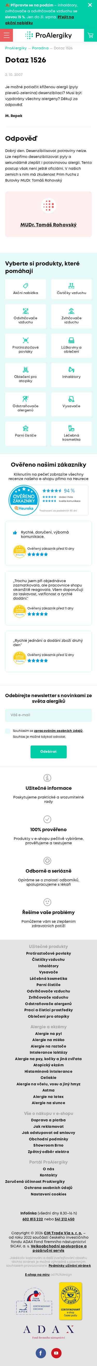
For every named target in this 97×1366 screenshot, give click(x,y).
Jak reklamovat (48, 1126)
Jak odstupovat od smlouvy (48, 1132)
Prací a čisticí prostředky (48, 1010)
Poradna (40, 48)
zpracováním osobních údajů (58, 731)
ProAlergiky (16, 48)
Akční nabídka (25, 293)
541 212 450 (65, 1219)
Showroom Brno (48, 1145)
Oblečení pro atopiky (25, 379)
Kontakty (48, 1175)
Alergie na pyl (48, 1033)
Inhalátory (71, 377)
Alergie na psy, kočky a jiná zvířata (48, 1059)
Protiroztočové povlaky (25, 349)
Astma (48, 1090)
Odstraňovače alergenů (25, 408)
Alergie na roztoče (48, 1046)
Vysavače (71, 406)
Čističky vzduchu (71, 293)
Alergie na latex (48, 1096)
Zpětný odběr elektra (48, 1152)
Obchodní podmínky (48, 1139)
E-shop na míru (37, 1274)
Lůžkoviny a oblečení (71, 349)
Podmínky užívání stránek (70, 1265)
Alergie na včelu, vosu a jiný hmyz (49, 1084)
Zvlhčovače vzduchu (71, 320)
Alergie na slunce (48, 1103)
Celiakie (49, 1077)
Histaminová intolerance (48, 1071)
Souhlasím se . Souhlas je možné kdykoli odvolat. (48, 734)
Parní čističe (25, 435)
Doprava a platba (48, 1120)
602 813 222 (33, 1219)
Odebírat (48, 751)
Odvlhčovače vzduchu (25, 320)
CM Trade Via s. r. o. (63, 1233)
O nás (48, 1169)
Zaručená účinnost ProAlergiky (35, 1181)
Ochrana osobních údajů (48, 1188)
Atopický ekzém (48, 1065)
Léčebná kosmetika (71, 437)
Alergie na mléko (48, 1040)
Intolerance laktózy (48, 1052)
